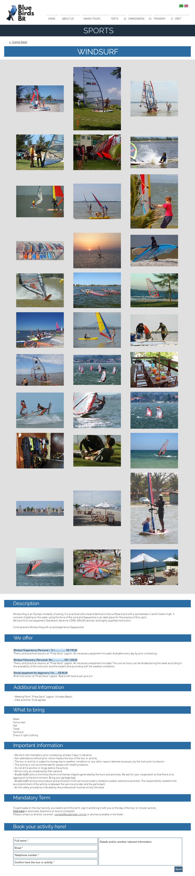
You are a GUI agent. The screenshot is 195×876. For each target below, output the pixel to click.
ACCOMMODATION (134, 19)
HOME (51, 19)
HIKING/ (87, 19)
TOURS (96, 19)
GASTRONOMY (157, 19)
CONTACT (176, 19)
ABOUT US (68, 19)
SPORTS (113, 19)
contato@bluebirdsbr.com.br (70, 814)
